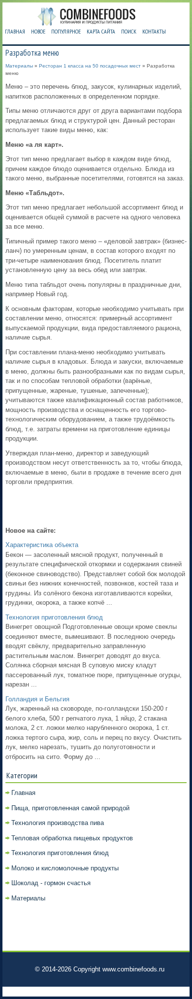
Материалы (19, 66)
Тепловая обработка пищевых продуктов (72, 838)
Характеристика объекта (41, 545)
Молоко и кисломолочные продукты (65, 868)
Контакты (154, 31)
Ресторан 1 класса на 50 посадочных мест (90, 66)
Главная (15, 31)
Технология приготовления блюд (54, 617)
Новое (38, 31)
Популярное (66, 31)
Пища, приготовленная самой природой (70, 808)
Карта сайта (101, 31)
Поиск (128, 31)
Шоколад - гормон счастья (51, 883)
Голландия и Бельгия (37, 699)
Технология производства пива (57, 823)
